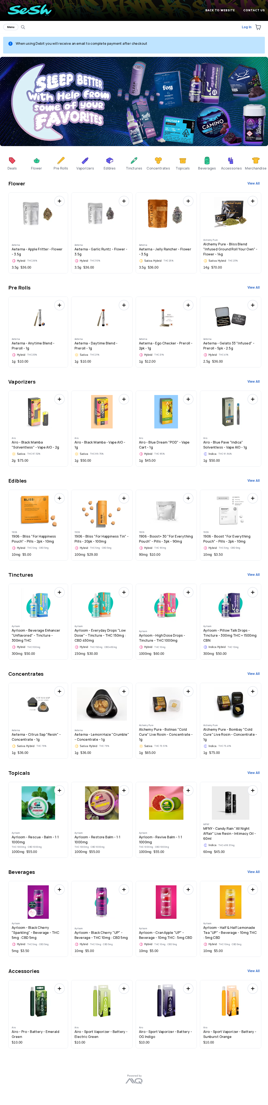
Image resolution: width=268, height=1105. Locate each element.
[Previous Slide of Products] (6, 232)
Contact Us (254, 10)
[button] (258, 27)
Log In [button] (246, 27)
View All (253, 183)
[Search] (23, 27)
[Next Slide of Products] (261, 232)
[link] (12, 163)
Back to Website (220, 10)
